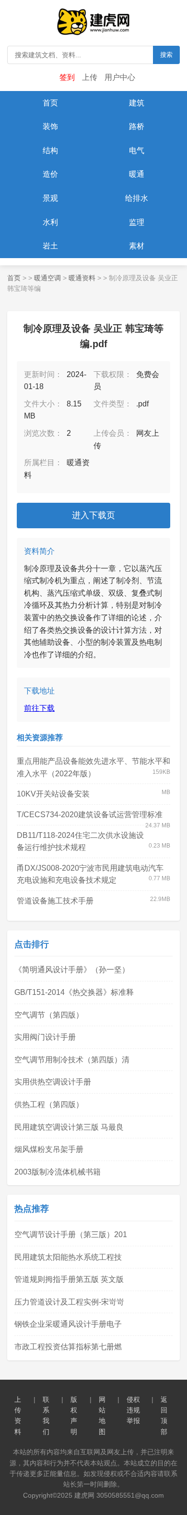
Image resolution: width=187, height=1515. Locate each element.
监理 (136, 222)
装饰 (50, 126)
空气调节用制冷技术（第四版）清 (71, 1060)
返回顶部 (164, 1416)
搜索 (166, 54)
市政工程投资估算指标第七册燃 (68, 1347)
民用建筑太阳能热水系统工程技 (68, 1257)
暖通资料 (82, 278)
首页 (50, 103)
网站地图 (102, 1416)
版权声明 (73, 1416)
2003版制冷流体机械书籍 (57, 1172)
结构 (50, 150)
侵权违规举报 (133, 1410)
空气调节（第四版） (48, 1015)
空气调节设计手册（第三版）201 (70, 1234)
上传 (89, 77)
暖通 (136, 174)
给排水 (136, 198)
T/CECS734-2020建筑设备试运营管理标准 (90, 814)
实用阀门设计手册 (45, 1037)
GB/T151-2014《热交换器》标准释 (74, 992)
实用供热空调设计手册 (52, 1082)
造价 (50, 174)
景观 (50, 198)
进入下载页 (93, 515)
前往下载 (39, 708)
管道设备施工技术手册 (55, 901)
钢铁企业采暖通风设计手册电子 (68, 1324)
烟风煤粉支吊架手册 (48, 1149)
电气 (136, 150)
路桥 (136, 126)
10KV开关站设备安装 (53, 794)
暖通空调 (47, 278)
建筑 (136, 103)
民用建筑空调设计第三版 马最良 (69, 1127)
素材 (136, 246)
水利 (50, 222)
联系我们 (46, 1416)
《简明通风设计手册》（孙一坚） (71, 970)
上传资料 (17, 1416)
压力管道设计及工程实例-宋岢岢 (69, 1302)
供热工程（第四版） (48, 1104)
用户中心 (120, 77)
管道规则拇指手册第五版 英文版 (69, 1279)
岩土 (50, 246)
